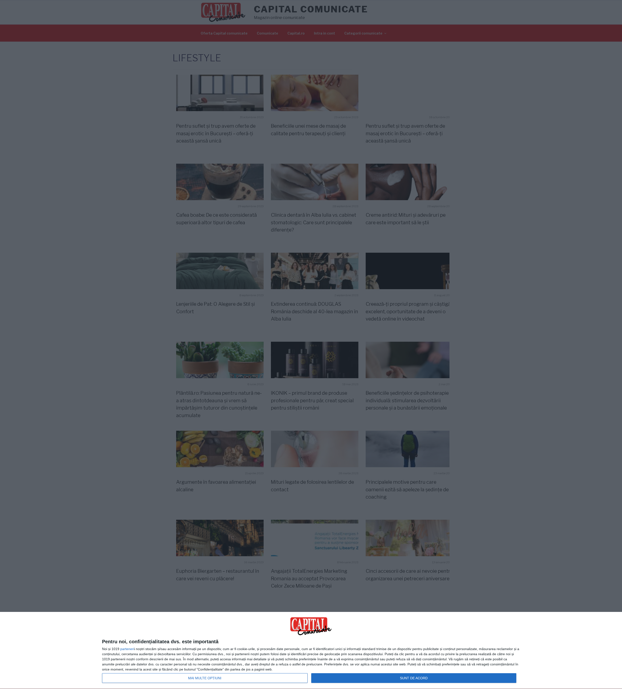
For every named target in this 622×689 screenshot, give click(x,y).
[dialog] (311, 650)
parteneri (127, 649)
